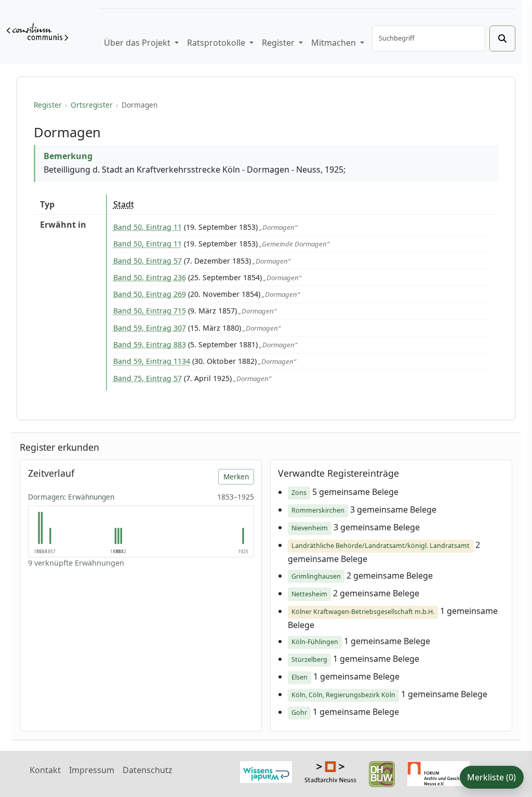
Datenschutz (147, 770)
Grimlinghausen (316, 576)
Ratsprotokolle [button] (217, 42)
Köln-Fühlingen (314, 641)
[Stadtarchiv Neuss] (330, 770)
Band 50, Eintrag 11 (147, 227)
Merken (236, 476)
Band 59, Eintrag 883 (149, 344)
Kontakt (45, 770)
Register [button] (279, 42)
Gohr (299, 712)
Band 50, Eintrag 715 (149, 311)
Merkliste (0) (491, 777)
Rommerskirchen (317, 510)
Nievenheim (309, 528)
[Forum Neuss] (438, 772)
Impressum (91, 770)
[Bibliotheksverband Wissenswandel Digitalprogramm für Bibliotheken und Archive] (266, 771)
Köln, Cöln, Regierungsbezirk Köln (343, 694)
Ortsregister (92, 105)
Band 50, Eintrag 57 (147, 261)
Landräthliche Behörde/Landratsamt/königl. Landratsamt (380, 545)
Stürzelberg (309, 659)
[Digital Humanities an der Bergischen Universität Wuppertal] (382, 773)
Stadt (123, 204)
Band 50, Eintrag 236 (149, 277)
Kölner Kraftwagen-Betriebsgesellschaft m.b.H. (362, 611)
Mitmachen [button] (334, 42)
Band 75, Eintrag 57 (147, 378)
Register (48, 105)
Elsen (299, 677)
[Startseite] (37, 32)
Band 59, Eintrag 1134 (151, 361)
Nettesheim (309, 594)
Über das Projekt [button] (138, 42)
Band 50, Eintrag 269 (149, 294)
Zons (299, 492)
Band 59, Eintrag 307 (149, 328)
